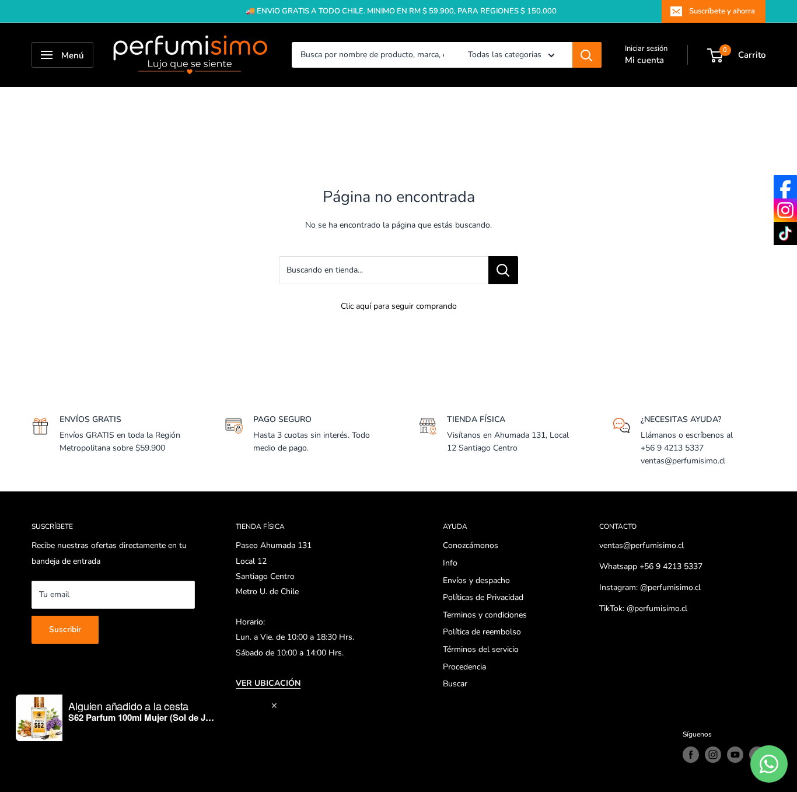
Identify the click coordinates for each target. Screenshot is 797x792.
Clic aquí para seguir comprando (399, 306)
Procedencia (464, 666)
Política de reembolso (482, 631)
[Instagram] (785, 210)
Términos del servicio (481, 649)
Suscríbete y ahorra (722, 11)
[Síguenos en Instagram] (713, 754)
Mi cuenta (644, 60)
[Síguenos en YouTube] (735, 754)
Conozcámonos (470, 545)
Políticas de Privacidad (483, 597)
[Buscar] (587, 55)
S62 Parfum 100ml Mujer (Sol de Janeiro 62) (141, 717)
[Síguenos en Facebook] (691, 754)
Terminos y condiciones (485, 614)
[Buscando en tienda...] (503, 270)
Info (450, 562)
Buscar (455, 683)
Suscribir (65, 629)
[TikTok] (785, 233)
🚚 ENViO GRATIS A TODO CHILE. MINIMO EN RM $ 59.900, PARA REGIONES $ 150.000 (401, 11)
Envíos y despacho (476, 580)
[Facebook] (785, 186)
